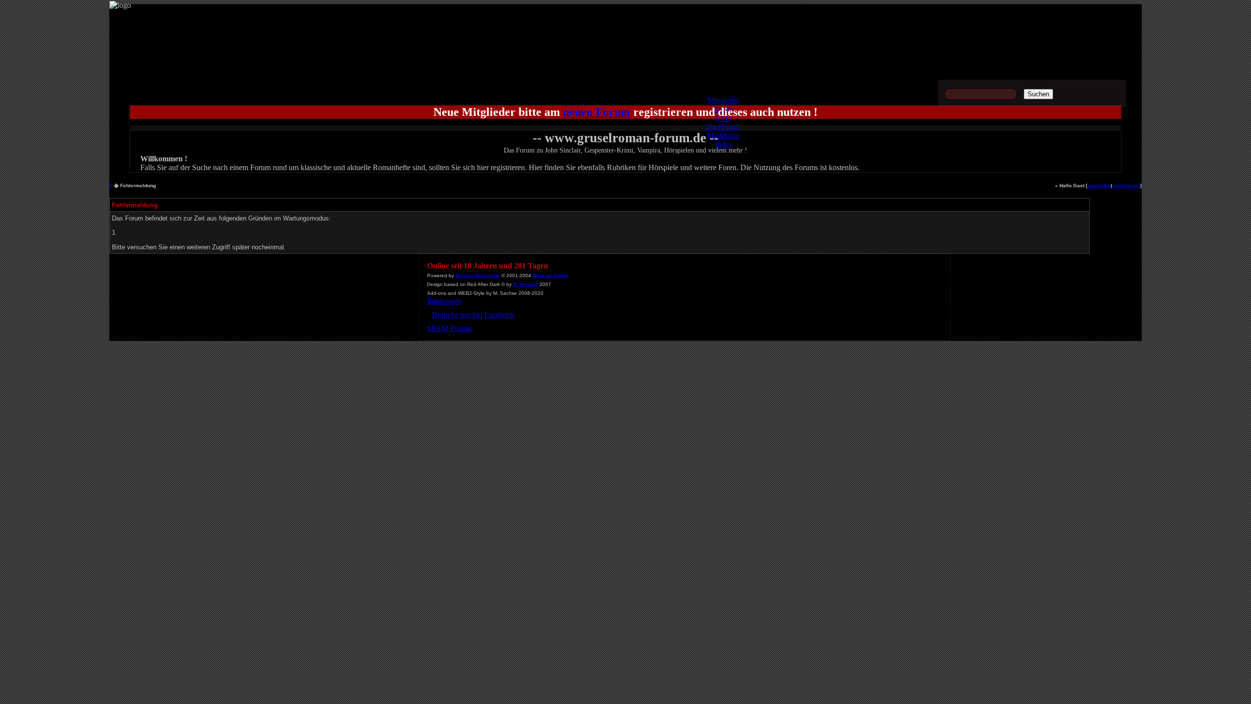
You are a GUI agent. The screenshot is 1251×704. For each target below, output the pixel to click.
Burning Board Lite (477, 275)
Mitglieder (723, 100)
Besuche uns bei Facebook (473, 314)
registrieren (1126, 185)
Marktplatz (723, 136)
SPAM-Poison (449, 328)
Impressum (444, 301)
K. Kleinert (525, 284)
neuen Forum (596, 112)
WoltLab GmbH (550, 275)
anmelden (1099, 185)
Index (724, 144)
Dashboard (723, 127)
